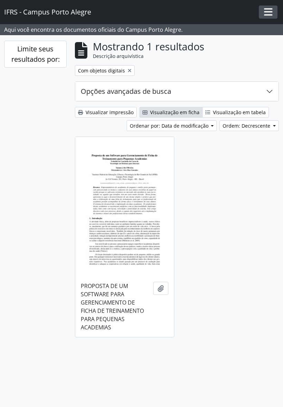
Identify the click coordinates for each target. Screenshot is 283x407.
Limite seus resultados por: (35, 54)
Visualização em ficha (174, 112)
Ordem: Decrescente (247, 125)
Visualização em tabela (239, 112)
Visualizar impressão (109, 112)
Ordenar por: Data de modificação (170, 125)
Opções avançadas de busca (126, 91)
